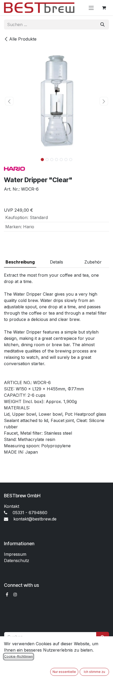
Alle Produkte (23, 39)
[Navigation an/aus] (91, 7)
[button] (9, 101)
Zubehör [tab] (93, 262)
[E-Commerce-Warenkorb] (104, 7)
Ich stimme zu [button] (94, 672)
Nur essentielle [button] (64, 672)
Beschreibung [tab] (20, 262)
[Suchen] (102, 24)
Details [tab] (56, 262)
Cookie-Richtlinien (18, 656)
